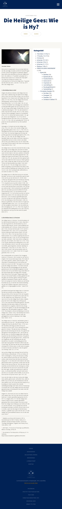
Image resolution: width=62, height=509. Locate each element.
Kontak (31, 464)
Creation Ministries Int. (31, 498)
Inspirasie (46, 83)
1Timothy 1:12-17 (42, 56)
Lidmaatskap (31, 461)
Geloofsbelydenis (31, 455)
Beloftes (45, 74)
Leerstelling (47, 85)
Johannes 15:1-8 (42, 60)
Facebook (31, 488)
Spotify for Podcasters (31, 491)
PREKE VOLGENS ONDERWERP (46, 68)
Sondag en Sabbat (48, 99)
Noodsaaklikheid (48, 87)
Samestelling (47, 89)
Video (26, 34)
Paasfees (46, 97)
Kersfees (46, 93)
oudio (36, 34)
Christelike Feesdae (46, 91)
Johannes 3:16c (41, 62)
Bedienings (31, 458)
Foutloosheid (47, 79)
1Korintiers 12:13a (42, 54)
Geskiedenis (31, 451)
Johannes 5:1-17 (42, 64)
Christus (39, 58)
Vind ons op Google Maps (31, 483)
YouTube (31, 495)
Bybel (42, 72)
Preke (31, 448)
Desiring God (31, 501)
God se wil (46, 81)
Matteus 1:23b (41, 66)
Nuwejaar (46, 95)
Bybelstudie (46, 77)
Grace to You (31, 504)
